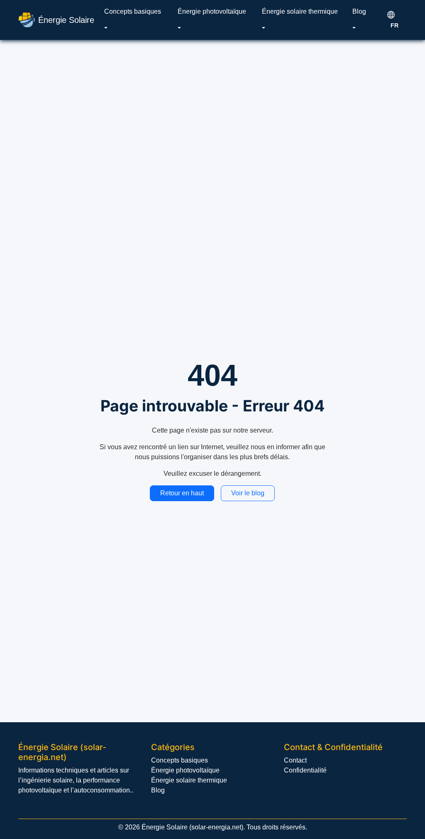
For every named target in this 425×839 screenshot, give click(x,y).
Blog (359, 11)
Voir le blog (247, 493)
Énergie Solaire (66, 20)
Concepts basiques (132, 11)
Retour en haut (182, 493)
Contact (295, 760)
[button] (106, 28)
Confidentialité (305, 770)
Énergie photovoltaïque (212, 11)
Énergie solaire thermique (300, 11)
